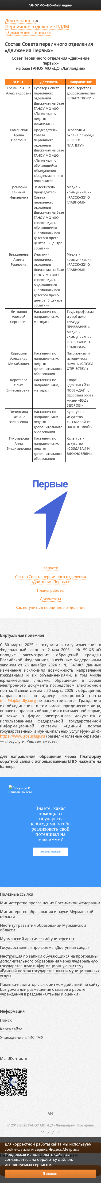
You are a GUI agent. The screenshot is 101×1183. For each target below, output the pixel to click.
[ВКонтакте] (50, 1113)
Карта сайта (11, 1029)
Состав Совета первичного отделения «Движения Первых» (50, 579)
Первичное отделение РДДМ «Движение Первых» (37, 30)
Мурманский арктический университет (37, 938)
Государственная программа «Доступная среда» (44, 947)
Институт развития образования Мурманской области (43, 928)
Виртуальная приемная (22, 635)
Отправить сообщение (50, 851)
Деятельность (20, 20)
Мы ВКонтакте (13, 1058)
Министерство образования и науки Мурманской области (46, 914)
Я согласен (50, 1173)
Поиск (6, 1020)
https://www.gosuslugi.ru (22, 736)
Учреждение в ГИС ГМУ (21, 1037)
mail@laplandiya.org (18, 700)
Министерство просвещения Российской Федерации (50, 903)
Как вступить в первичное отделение (50, 607)
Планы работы (50, 590)
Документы (50, 598)
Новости (50, 568)
